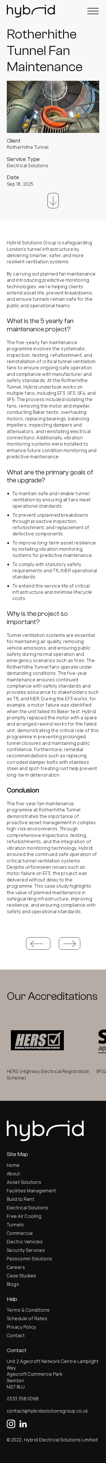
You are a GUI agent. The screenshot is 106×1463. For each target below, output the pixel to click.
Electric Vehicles (25, 1242)
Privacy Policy (21, 1327)
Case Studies (21, 1276)
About (13, 1174)
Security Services (26, 1250)
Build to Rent (20, 1199)
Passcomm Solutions (29, 1259)
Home (13, 1165)
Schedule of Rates (27, 1318)
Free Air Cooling (24, 1216)
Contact (16, 1335)
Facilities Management (31, 1191)
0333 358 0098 (22, 1399)
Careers (16, 1267)
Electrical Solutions (28, 1208)
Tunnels (15, 1225)
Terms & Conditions (28, 1310)
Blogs (13, 1284)
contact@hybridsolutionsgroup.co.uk (47, 1411)
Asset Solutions (24, 1182)
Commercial (20, 1233)
